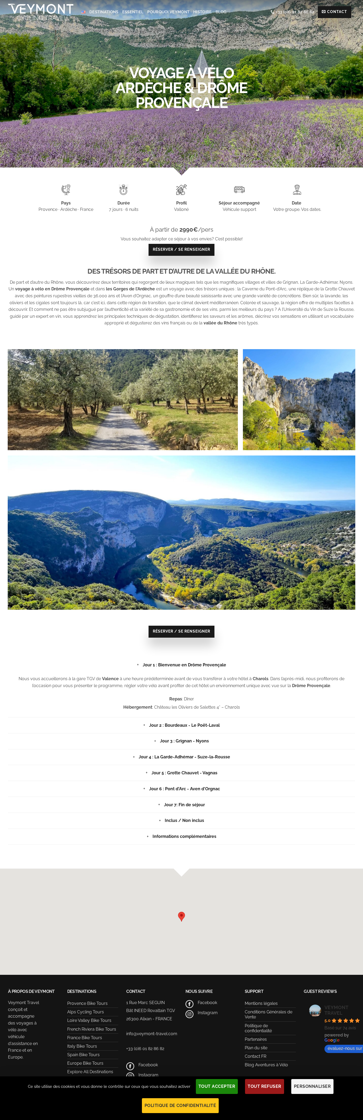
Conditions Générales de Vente (268, 1014)
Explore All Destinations (90, 1071)
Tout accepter (217, 1086)
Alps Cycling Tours (85, 1011)
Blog (221, 12)
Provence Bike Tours (87, 1003)
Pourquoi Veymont (168, 12)
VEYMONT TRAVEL (336, 1010)
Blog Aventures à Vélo (266, 1064)
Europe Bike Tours (85, 1063)
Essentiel (133, 12)
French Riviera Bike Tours (91, 1029)
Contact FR (255, 1056)
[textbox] (181, 303)
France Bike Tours (84, 1037)
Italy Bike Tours (82, 1046)
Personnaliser (312, 1086)
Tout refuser (264, 1086)
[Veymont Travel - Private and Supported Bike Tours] (40, 11)
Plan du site (256, 1047)
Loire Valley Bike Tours (89, 1020)
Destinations (104, 12)
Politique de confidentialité (258, 1028)
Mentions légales (261, 1003)
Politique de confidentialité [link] (180, 1105)
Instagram (148, 1074)
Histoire (202, 12)
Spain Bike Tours (83, 1054)
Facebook (148, 1064)
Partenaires (256, 1039)
